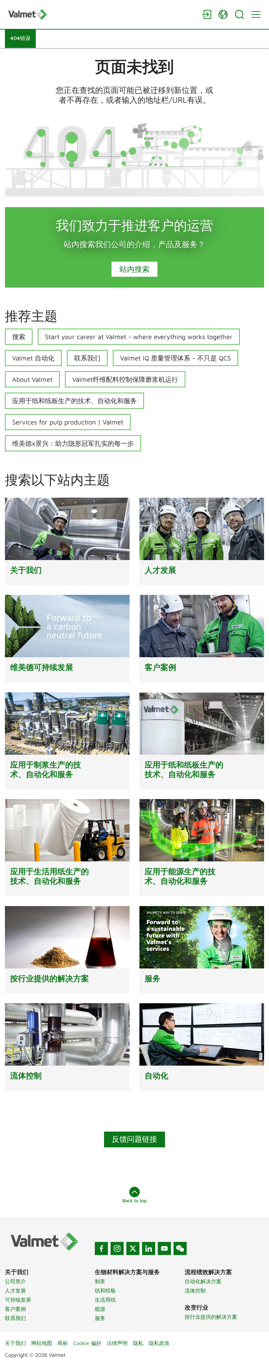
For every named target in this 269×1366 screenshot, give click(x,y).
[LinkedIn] (148, 1248)
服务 (100, 1318)
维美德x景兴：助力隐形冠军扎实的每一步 (73, 443)
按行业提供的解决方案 (211, 1317)
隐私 (138, 1343)
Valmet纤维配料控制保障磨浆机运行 (125, 379)
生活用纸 (105, 1300)
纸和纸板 (105, 1290)
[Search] (239, 14)
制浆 (100, 1281)
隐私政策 (159, 1343)
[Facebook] (101, 1248)
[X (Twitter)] (132, 1248)
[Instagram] (117, 1248)
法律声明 (117, 1343)
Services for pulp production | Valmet (67, 422)
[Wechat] (180, 1248)
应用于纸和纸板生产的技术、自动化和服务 (74, 400)
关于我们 (15, 1343)
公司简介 (15, 1281)
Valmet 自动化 (33, 358)
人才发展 (15, 1290)
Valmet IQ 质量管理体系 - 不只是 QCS (175, 358)
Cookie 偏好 (87, 1343)
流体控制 (195, 1290)
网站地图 (41, 1343)
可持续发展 (18, 1300)
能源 (100, 1309)
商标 (62, 1343)
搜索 (18, 336)
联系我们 (87, 358)
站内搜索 (134, 269)
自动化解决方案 (203, 1281)
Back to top (134, 1200)
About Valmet (32, 379)
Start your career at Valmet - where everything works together (139, 336)
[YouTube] (164, 1248)
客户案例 (15, 1309)
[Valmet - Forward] (101, 14)
